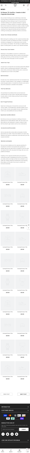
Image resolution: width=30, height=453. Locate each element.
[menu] (1, 5)
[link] (8, 182)
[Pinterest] (12, 434)
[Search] (6, 5)
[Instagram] (7, 434)
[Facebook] (3, 434)
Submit (24, 429)
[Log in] (24, 5)
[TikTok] (16, 434)
